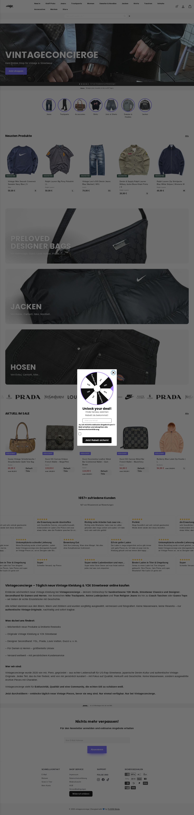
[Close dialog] (113, 372)
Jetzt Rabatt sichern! (97, 440)
